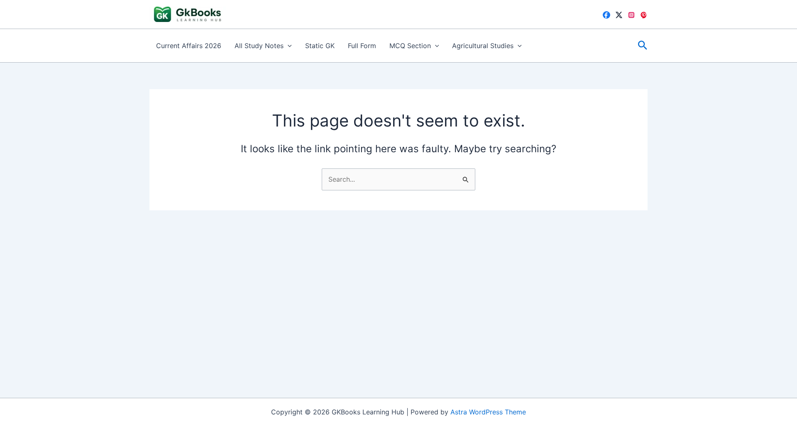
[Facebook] (606, 15)
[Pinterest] (644, 15)
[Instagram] (631, 15)
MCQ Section (410, 45)
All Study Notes (259, 45)
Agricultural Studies (482, 45)
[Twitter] (619, 15)
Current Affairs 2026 (188, 45)
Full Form (362, 45)
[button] (288, 45)
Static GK (320, 45)
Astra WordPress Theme (488, 412)
